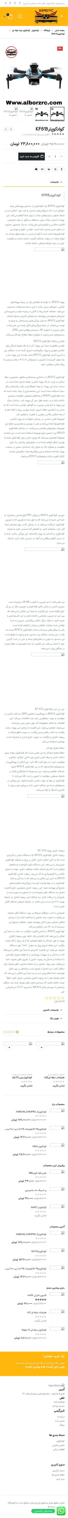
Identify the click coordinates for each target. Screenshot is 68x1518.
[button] (63, 75)
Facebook (62, 169)
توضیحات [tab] (54, 182)
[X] (15, 3)
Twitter (55, 169)
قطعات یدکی (59, 1449)
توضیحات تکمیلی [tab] (51, 1010)
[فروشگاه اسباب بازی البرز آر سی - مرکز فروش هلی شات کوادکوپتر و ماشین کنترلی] (46, 16)
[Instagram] (10, 3)
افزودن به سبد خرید (29, 156)
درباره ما (61, 1417)
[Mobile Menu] (62, 16)
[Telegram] (5, 3)
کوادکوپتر (62, 1074)
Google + (43, 169)
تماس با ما (60, 1421)
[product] (50, 1056)
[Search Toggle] (20, 16)
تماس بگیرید (41, 1047)
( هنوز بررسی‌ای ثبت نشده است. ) (36, 134)
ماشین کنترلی (58, 1445)
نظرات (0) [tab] (54, 1019)
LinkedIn (49, 169)
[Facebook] (20, 3)
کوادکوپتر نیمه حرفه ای (51, 1074)
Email (36, 169)
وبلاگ (62, 1425)
